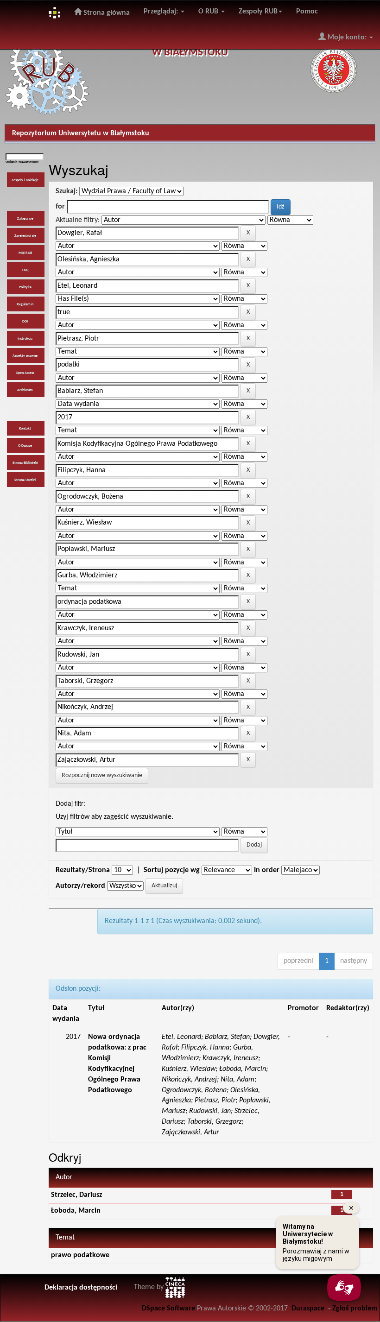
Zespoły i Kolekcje (25, 180)
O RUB (209, 11)
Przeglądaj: (162, 11)
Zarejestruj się (25, 236)
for (60, 206)
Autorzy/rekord (80, 886)
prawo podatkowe (80, 1255)
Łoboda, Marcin (76, 1210)
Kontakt (25, 428)
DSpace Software (168, 1308)
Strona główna (106, 13)
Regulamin (25, 304)
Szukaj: (66, 191)
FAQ (25, 270)
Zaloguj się (25, 219)
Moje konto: (347, 37)
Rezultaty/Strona (83, 870)
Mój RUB (25, 253)
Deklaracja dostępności (80, 1287)
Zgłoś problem (354, 1308)
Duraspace (307, 1308)
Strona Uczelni (25, 480)
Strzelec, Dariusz (76, 1195)
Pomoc (307, 11)
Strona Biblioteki (25, 463)
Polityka (25, 287)
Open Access (25, 373)
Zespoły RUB (258, 11)
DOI (25, 321)
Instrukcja (25, 339)
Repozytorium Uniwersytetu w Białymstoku (80, 133)
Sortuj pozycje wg (172, 870)
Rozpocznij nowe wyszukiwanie (102, 775)
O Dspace (25, 446)
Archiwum (25, 390)
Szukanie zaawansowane (22, 162)
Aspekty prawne (25, 356)
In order (266, 870)
